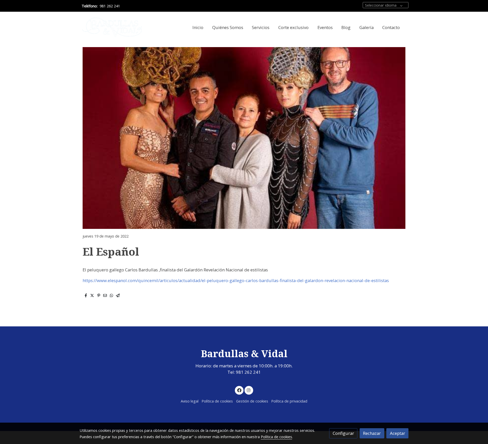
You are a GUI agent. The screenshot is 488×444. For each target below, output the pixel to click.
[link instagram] (249, 390)
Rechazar (372, 433)
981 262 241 (110, 5)
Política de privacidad (289, 401)
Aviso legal (190, 401)
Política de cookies (217, 401)
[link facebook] (239, 390)
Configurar (343, 433)
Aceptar (397, 433)
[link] (112, 27)
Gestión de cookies (252, 401)
